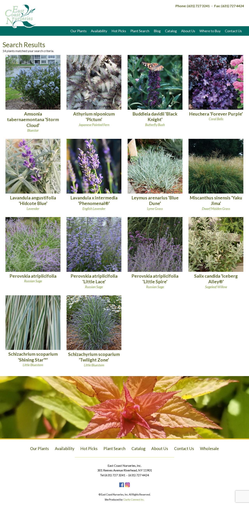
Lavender (33, 203)
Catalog (171, 31)
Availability (99, 31)
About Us (188, 31)
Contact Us (233, 31)
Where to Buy (210, 31)
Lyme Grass (155, 203)
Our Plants (78, 31)
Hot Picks (118, 31)
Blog (157, 31)
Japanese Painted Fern (94, 119)
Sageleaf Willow (216, 281)
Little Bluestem (33, 359)
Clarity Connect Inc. (133, 499)
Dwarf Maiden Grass (216, 203)
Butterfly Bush (154, 119)
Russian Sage (94, 281)
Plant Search (139, 31)
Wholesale (209, 448)
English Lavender (93, 203)
